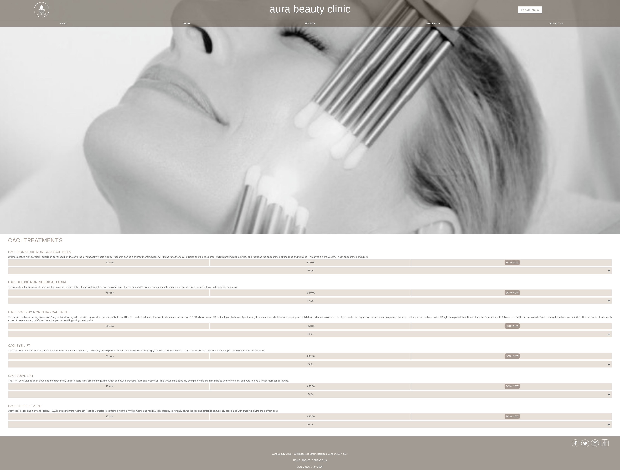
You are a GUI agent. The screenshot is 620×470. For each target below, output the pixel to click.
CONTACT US (319, 460)
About (64, 23)
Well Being (432, 23)
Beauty (309, 23)
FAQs (310, 270)
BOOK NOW (530, 10)
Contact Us (556, 23)
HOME (296, 460)
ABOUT (306, 460)
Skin (186, 23)
